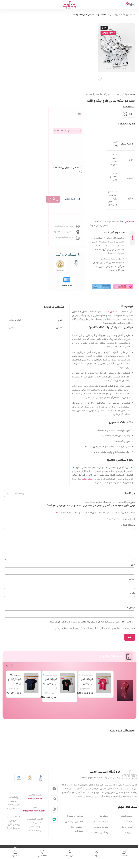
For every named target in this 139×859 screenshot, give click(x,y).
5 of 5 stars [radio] (107, 519)
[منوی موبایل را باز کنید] (133, 4)
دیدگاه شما (128, 525)
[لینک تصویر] (129, 775)
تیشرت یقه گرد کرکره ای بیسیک (14, 679)
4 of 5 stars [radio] (110, 519)
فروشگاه (125, 14)
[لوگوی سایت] (69, 5)
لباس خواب (109, 312)
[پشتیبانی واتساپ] (53, 199)
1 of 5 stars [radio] (117, 519)
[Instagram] (54, 809)
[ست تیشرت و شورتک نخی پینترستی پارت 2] (67, 683)
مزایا (133, 564)
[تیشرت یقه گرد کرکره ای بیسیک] (31, 683)
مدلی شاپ (87, 479)
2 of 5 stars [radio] (115, 519)
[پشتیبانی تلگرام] (49, 199)
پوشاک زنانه (112, 14)
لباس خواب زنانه (94, 94)
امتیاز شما (128, 519)
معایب (131, 579)
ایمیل (131, 608)
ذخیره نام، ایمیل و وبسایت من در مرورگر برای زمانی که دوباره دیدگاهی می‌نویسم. (90, 622)
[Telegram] (54, 788)
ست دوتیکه (110, 94)
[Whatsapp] (54, 798)
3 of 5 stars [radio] (112, 519)
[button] (131, 47)
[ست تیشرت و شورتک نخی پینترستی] (103, 683)
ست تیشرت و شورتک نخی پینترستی (86, 679)
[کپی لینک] (56, 199)
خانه (133, 14)
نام (132, 593)
